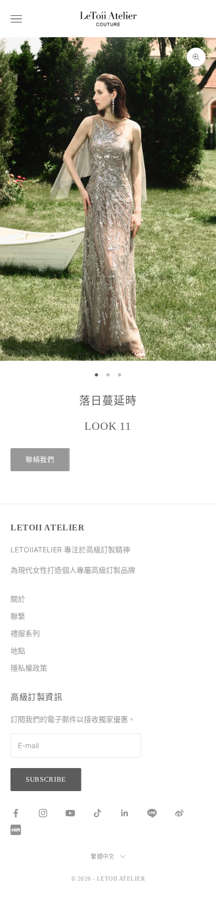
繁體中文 (103, 856)
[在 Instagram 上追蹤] (43, 813)
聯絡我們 (40, 459)
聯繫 (17, 616)
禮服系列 (25, 633)
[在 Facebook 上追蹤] (15, 813)
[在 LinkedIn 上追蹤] (125, 813)
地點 (17, 650)
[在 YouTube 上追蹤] (70, 813)
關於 (17, 598)
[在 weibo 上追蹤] (179, 813)
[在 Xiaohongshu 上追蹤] (15, 830)
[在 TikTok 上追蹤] (97, 813)
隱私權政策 (28, 667)
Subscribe (46, 779)
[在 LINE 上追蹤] (152, 813)
